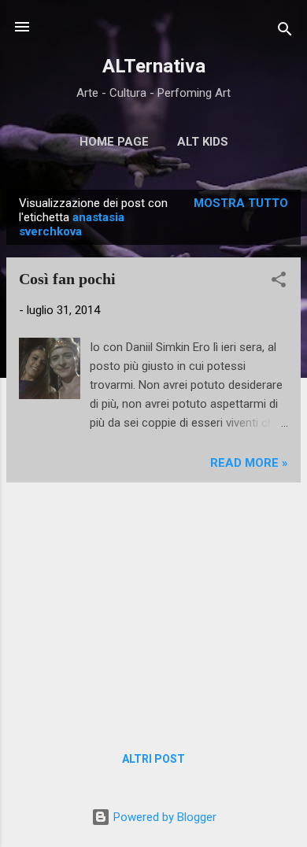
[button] (278, 282)
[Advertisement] (153, 605)
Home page (114, 142)
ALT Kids (202, 142)
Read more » (249, 463)
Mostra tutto (241, 203)
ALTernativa (153, 66)
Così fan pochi (67, 278)
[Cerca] (285, 32)
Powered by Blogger (163, 817)
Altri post (153, 759)
